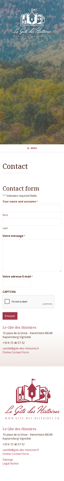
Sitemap (8, 459)
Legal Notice (11, 463)
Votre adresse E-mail (18, 276)
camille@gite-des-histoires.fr (21, 348)
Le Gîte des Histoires (19, 327)
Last (5, 228)
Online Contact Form (16, 352)
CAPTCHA (9, 292)
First (5, 215)
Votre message (14, 236)
